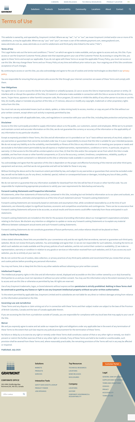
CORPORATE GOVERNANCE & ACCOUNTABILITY (79, 395)
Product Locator (114, 2)
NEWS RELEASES (75, 374)
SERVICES (38, 374)
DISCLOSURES (74, 377)
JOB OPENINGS (40, 391)
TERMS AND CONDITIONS (112, 383)
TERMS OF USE (108, 396)
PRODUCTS (39, 371)
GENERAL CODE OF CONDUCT (113, 377)
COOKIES (106, 386)
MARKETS (38, 368)
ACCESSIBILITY (108, 393)
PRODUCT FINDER (41, 388)
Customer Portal (112, 364)
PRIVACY (106, 389)
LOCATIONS (73, 371)
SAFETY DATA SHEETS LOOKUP (46, 385)
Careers (55, 2)
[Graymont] (6, 9)
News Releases (70, 2)
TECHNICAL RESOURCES (77, 368)
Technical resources (91, 2)
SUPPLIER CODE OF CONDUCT (113, 380)
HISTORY (72, 391)
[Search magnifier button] (24, 394)
